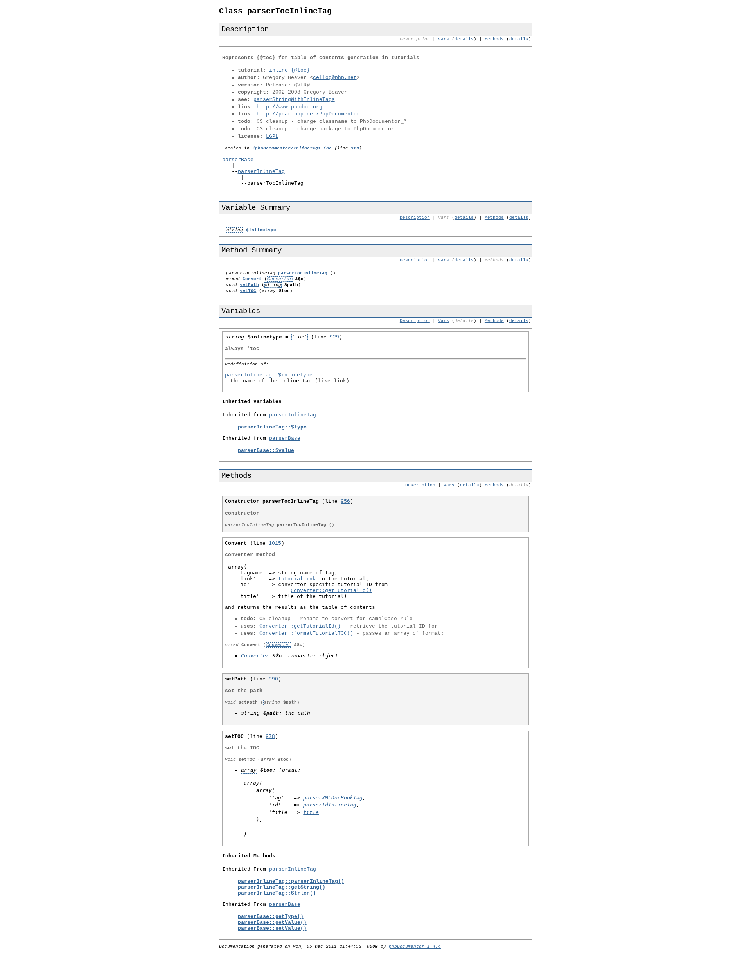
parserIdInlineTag (329, 805)
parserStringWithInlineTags (294, 100)
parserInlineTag (261, 171)
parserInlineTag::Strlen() (277, 893)
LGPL (272, 136)
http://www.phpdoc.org (289, 107)
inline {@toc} (289, 70)
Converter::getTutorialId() (331, 590)
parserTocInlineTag (302, 273)
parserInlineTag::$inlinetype (269, 375)
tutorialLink (297, 578)
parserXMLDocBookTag (333, 798)
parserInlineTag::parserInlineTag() (291, 881)
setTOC (248, 290)
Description (415, 217)
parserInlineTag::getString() (281, 887)
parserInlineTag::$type (272, 427)
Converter (280, 279)
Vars (443, 39)
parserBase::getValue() (272, 922)
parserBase (237, 159)
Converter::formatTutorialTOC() (306, 633)
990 (273, 679)
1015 (275, 543)
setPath (249, 285)
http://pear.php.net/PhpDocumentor (308, 114)
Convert (252, 279)
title (311, 812)
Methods (494, 39)
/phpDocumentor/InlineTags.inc (292, 148)
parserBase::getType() (271, 917)
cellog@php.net (335, 78)
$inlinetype (261, 230)
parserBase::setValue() (272, 928)
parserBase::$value (266, 451)
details (464, 39)
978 (270, 737)
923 (355, 148)
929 (334, 337)
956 (345, 501)
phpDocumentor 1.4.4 (415, 946)
